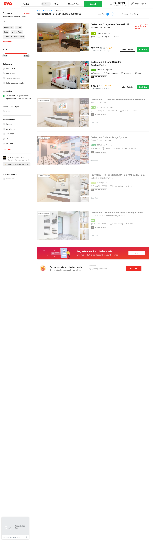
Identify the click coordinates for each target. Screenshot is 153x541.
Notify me (133, 268)
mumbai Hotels (47, 11)
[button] (27, 14)
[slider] (4, 54)
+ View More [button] (7, 41)
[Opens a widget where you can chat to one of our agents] (15, 528)
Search (93, 4)
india (38, 11)
